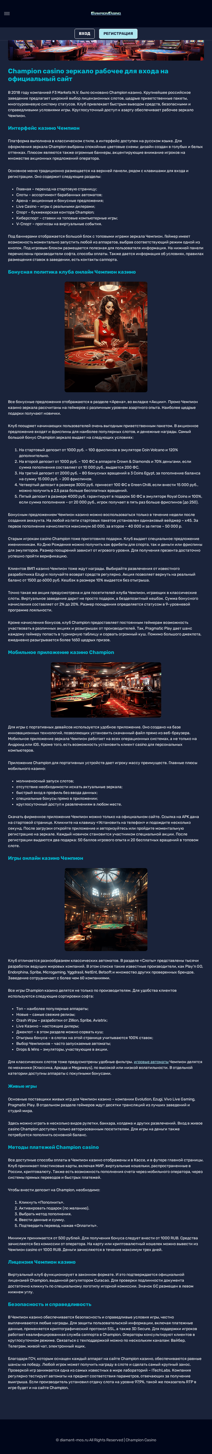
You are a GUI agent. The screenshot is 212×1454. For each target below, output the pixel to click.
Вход (84, 33)
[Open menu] (7, 13)
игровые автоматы (151, 1062)
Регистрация (118, 33)
